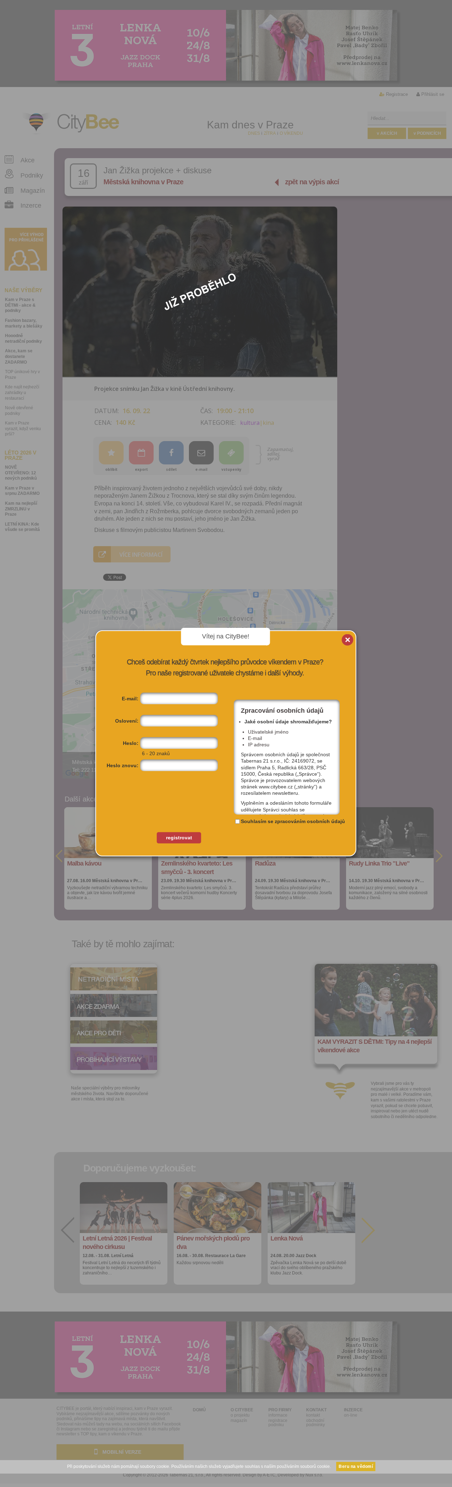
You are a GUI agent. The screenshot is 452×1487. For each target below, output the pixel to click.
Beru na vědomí (356, 1466)
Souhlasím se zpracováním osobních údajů (293, 821)
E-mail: (130, 698)
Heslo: (130, 743)
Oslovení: (126, 721)
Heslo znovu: (122, 765)
